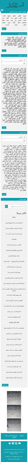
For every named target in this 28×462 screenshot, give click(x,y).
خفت (24, 20)
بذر (16, 20)
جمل (19, 22)
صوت (24, 16)
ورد (12, 20)
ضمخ (9, 16)
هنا (18, 435)
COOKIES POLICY (8, 452)
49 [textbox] (24, 63)
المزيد (4, 28)
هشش (24, 22)
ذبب (3, 18)
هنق (16, 18)
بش (9, 22)
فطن (19, 16)
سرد (7, 20)
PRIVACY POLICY (18, 452)
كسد (20, 18)
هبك (3, 20)
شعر (24, 24)
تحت (24, 18)
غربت (7, 24)
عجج (14, 16)
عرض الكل (5, 385)
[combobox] (14, 60)
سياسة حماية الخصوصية (17, 456)
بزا (12, 18)
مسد (16, 24)
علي (14, 22)
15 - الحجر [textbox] (22, 60)
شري (19, 20)
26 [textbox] (24, 140)
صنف (3, 22)
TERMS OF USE (14, 453)
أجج (7, 18)
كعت (4, 16)
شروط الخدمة (8, 456)
